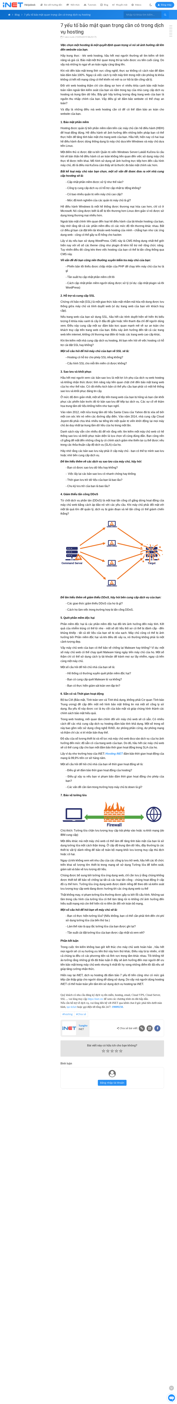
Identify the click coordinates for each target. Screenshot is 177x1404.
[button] (112, 1051)
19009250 (117, 1006)
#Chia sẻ (81, 1014)
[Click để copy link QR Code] (150, 1028)
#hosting (67, 1014)
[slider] (112, 1051)
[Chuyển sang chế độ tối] (151, 5)
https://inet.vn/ (95, 998)
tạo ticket (72, 1006)
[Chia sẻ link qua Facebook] (157, 1028)
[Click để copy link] (142, 1028)
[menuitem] (51, 5)
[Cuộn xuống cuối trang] (171, 1388)
